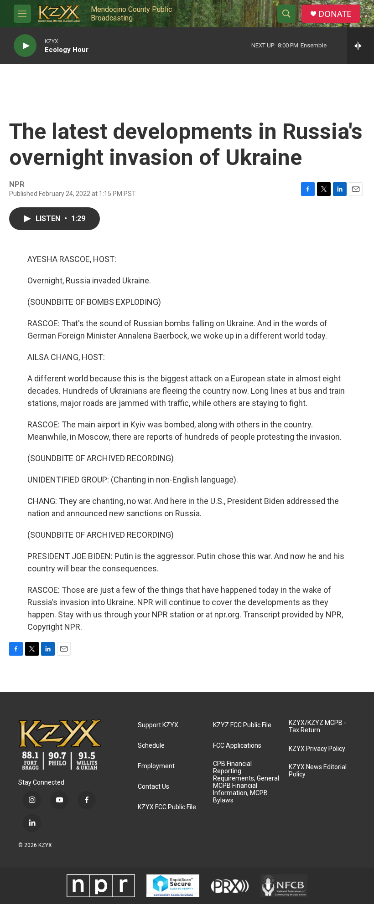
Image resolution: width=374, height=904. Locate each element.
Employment (156, 766)
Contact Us (153, 786)
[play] (25, 46)
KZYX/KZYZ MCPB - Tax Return (317, 726)
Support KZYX (158, 725)
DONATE (334, 14)
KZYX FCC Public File (167, 807)
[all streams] (360, 45)
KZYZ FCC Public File (242, 725)
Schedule (151, 745)
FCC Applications (237, 745)
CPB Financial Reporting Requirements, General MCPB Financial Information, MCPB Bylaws (246, 782)
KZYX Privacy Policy (317, 748)
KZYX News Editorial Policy (318, 771)
